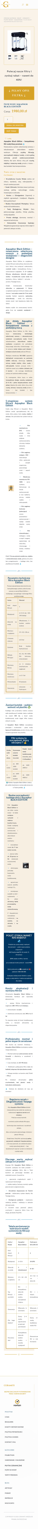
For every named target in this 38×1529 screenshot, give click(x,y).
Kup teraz (11, 131)
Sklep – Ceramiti (23, 18)
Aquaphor (18, 20)
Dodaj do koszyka (15, 125)
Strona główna (10, 18)
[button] (27, 34)
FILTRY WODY (8, 20)
